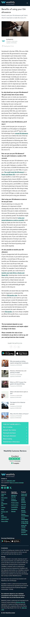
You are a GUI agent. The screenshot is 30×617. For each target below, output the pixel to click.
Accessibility (14, 507)
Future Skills (4, 521)
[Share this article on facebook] (11, 346)
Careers (3, 507)
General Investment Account (24, 530)
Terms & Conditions (14, 499)
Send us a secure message (17, 483)
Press (2, 509)
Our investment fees (4, 503)
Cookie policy (14, 505)
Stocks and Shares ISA (8, 174)
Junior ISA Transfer (24, 526)
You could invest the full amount (14, 172)
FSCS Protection (4, 516)
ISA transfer (8, 312)
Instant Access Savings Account (23, 500)
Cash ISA (23, 504)
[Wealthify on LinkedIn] (8, 488)
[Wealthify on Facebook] (2, 488)
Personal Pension (23, 507)
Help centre (4, 498)
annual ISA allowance (21, 133)
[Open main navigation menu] (27, 3)
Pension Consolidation (25, 515)
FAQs (2, 500)
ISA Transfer (24, 534)
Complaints (14, 509)
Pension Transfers (23, 511)
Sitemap (13, 511)
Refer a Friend (5, 519)
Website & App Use (14, 496)
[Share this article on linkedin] (18, 346)
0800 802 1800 (11, 481)
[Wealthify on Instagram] (5, 488)
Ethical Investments (24, 518)
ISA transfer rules (12, 295)
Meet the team (3, 494)
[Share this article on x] (14, 346)
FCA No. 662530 (20, 602)
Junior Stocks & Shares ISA (24, 522)
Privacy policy (15, 503)
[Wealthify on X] (10, 488)
